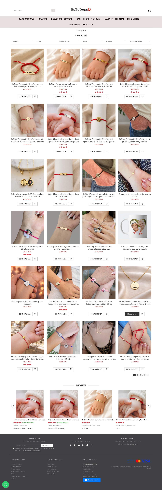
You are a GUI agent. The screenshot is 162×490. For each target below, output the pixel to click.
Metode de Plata (52, 467)
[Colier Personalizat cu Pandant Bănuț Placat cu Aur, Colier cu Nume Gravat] (134, 282)
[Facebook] (71, 445)
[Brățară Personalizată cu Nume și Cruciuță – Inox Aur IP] (63, 65)
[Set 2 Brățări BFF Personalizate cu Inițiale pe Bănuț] (63, 337)
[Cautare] (53, 10)
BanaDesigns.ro (18, 460)
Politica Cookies (15, 469)
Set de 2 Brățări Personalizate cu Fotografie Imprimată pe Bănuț (98, 302)
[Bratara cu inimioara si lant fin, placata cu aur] (134, 175)
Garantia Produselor (53, 471)
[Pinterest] (75, 445)
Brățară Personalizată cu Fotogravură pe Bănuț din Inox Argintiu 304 (134, 140)
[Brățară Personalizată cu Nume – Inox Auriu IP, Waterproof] (63, 175)
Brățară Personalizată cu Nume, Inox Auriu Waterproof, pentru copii (135, 85)
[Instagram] (91, 445)
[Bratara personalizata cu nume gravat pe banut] (27, 282)
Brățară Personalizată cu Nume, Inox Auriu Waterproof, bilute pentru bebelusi (27, 85)
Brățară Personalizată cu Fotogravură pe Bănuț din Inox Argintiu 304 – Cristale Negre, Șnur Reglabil (98, 195)
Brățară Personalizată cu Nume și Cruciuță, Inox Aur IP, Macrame (99, 85)
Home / (78, 30)
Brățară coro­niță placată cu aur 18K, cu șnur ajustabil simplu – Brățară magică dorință (27, 357)
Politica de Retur (52, 474)
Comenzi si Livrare (54, 460)
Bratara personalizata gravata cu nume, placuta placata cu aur (63, 247)
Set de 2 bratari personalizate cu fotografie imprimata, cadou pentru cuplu (63, 302)
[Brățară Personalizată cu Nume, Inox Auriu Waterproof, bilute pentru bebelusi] (27, 65)
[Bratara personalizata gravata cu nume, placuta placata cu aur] (63, 227)
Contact (13, 479)
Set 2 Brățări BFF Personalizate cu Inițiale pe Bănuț (63, 357)
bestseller (87, 25)
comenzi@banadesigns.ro (128, 444)
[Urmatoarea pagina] (147, 375)
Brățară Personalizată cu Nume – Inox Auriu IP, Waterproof (63, 195)
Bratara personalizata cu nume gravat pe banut (27, 302)
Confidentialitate (16, 467)
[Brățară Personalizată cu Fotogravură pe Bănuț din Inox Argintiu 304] (134, 120)
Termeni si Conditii (16, 464)
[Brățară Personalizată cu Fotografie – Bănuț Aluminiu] (27, 227)
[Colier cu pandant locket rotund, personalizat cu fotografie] (98, 227)
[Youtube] (79, 445)
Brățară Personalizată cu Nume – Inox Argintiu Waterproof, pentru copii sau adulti (63, 140)
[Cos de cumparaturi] (149, 10)
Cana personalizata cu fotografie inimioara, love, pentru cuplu (134, 247)
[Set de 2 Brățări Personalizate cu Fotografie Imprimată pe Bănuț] (98, 282)
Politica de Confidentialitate (32, 450)
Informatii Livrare (52, 469)
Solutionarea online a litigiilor (19, 476)
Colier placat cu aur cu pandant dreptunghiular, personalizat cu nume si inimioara (99, 357)
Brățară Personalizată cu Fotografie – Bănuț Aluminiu (27, 247)
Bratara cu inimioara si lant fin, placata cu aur (135, 195)
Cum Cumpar (51, 464)
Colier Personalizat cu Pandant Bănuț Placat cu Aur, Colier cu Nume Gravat (134, 302)
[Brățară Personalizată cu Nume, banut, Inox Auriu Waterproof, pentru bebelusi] (27, 120)
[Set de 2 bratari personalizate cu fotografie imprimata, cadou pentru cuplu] (63, 282)
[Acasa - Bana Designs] (81, 10)
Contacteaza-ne (93, 480)
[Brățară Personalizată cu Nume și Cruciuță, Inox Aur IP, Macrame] (98, 65)
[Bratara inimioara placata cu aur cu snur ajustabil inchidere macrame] (134, 337)
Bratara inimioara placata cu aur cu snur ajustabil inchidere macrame (134, 357)
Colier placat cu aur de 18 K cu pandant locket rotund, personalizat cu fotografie (27, 195)
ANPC (12, 474)
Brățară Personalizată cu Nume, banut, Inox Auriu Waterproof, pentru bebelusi (27, 140)
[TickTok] (87, 445)
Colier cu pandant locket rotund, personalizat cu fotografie (99, 247)
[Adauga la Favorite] (35, 96)
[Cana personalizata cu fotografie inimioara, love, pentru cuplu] (134, 227)
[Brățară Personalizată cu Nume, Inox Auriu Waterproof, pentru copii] (134, 65)
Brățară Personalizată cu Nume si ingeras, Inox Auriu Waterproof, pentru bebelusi (99, 140)
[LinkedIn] (83, 445)
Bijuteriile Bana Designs (18, 471)
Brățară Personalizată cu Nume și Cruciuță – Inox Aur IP (63, 85)
